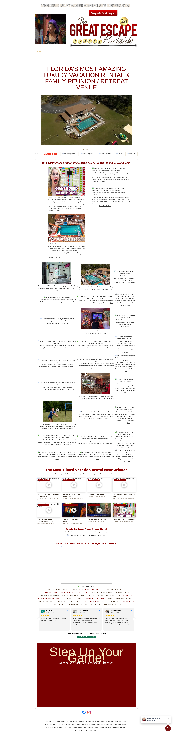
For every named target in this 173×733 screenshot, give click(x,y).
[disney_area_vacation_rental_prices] (86, 586)
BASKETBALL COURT (72, 602)
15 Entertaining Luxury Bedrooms (61, 590)
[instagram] (88, 712)
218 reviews (101, 633)
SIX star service (61, 724)
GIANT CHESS (113, 602)
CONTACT (91, 51)
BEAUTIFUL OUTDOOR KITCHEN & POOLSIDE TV (111, 593)
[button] (134, 619)
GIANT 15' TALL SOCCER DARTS (49, 602)
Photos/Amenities (51, 51)
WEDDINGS (113, 51)
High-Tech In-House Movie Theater (104, 596)
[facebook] (84, 712)
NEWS (39, 57)
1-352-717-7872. (92, 730)
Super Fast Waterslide (50, 596)
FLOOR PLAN (124, 51)
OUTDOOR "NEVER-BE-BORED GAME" (68, 605)
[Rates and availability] (86, 535)
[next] (131, 680)
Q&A (83, 51)
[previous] (42, 680)
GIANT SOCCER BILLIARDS (74, 599)
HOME (39, 51)
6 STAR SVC (102, 51)
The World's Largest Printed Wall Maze (103, 605)
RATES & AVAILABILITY (70, 51)
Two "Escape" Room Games (74, 596)
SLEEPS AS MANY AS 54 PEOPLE (113, 590)
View (110, 289)
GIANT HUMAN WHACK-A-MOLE (121, 599)
